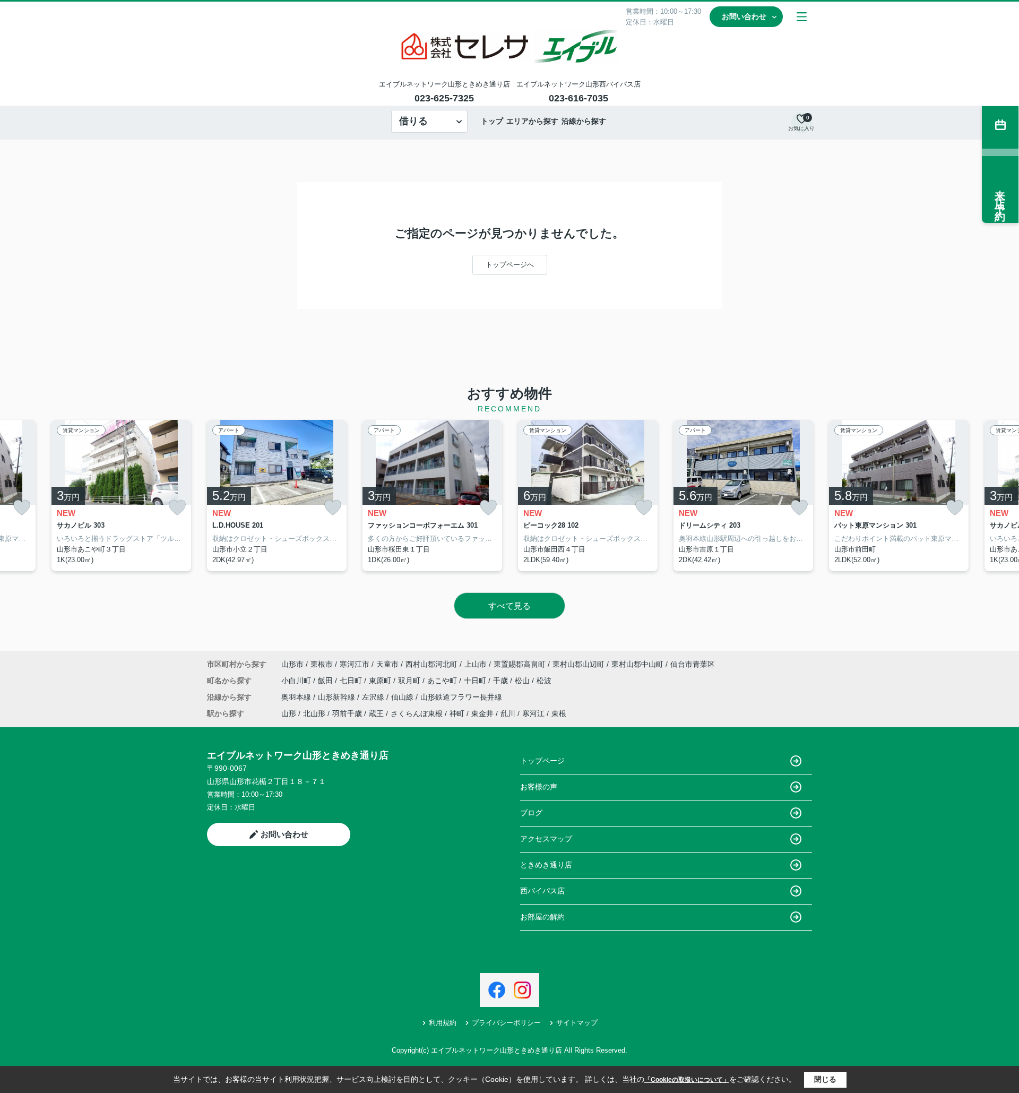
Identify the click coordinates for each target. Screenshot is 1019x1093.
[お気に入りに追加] (21, 508)
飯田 (326, 680)
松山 (523, 680)
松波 (544, 680)
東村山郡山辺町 (578, 664)
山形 (288, 713)
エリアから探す (532, 121)
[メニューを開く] (801, 16)
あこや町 (443, 680)
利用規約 (442, 1023)
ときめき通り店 (546, 864)
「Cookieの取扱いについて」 (686, 1079)
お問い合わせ (744, 16)
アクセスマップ (546, 838)
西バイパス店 (542, 891)
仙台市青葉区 (692, 664)
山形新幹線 (337, 697)
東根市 (321, 664)
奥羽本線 (297, 697)
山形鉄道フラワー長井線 (461, 697)
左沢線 (374, 697)
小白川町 (297, 680)
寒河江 (533, 713)
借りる (413, 121)
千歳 (501, 680)
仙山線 (403, 697)
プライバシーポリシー (506, 1023)
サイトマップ (577, 1023)
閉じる (825, 1079)
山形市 (292, 664)
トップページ (542, 760)
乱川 (507, 713)
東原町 (381, 680)
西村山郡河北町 (431, 664)
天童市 (387, 664)
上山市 (475, 664)
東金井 (482, 713)
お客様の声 (538, 786)
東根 (558, 713)
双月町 (410, 680)
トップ (492, 121)
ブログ (531, 812)
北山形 (314, 713)
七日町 (352, 680)
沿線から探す (584, 121)
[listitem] (277, 496)
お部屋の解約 (542, 917)
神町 (457, 713)
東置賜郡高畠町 (520, 664)
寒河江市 (354, 664)
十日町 (476, 680)
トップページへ (510, 265)
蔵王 (376, 713)
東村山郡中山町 (637, 664)
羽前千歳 (347, 713)
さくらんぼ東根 (417, 713)
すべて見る (509, 605)
